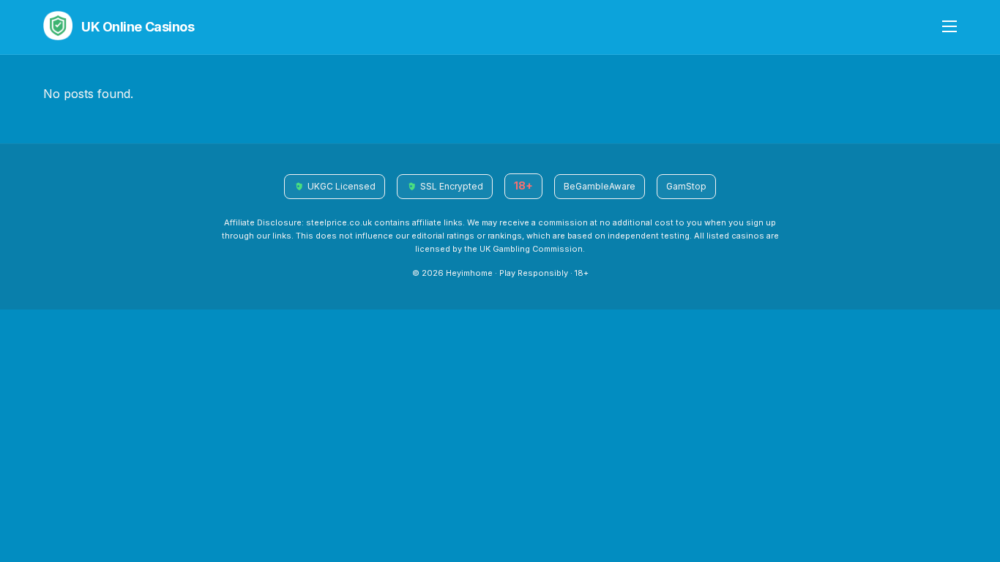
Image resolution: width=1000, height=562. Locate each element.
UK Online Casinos (137, 26)
